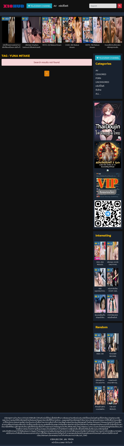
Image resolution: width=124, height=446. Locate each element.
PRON (71, 439)
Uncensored (102, 82)
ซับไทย (98, 89)
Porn (98, 78)
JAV (65, 439)
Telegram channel (40, 6)
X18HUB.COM (56, 439)
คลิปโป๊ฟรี (63, 6)
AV (55, 6)
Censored (101, 74)
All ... (98, 93)
